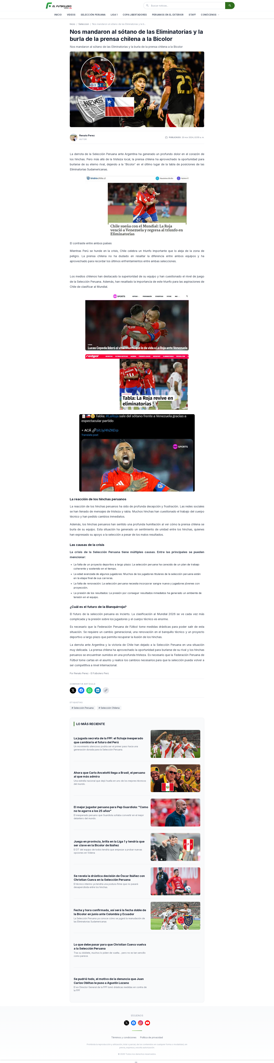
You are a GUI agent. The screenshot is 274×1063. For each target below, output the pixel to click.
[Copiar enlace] (106, 690)
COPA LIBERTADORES (135, 14)
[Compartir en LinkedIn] (98, 690)
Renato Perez (87, 135)
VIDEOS (71, 14)
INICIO (58, 14)
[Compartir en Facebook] (81, 690)
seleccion (83, 24)
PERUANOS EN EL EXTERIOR (168, 14)
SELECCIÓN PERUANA (93, 14)
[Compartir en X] (73, 690)
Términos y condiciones (123, 1037)
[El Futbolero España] (58, 5)
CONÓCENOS (208, 14)
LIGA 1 (114, 14)
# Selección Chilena (109, 708)
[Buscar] (230, 5)
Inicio (72, 24)
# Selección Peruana (83, 708)
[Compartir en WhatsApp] (89, 690)
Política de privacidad (151, 1037)
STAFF (192, 14)
